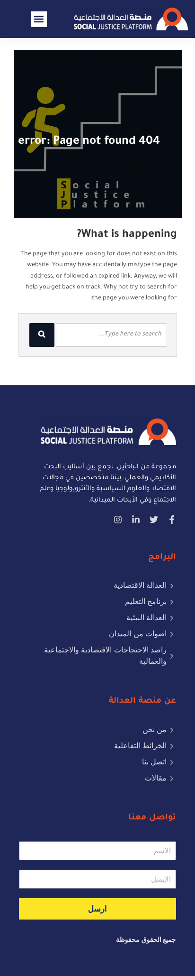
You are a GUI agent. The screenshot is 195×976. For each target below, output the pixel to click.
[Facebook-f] (172, 519)
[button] (39, 19)
